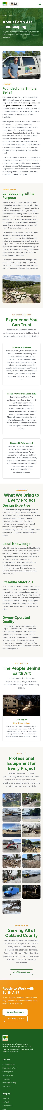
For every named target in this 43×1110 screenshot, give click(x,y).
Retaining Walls (8, 1072)
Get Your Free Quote (15, 1012)
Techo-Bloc (7, 1086)
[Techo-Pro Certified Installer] (14, 4)
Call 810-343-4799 (16, 1019)
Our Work (6, 1102)
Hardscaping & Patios (10, 1068)
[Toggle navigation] (38, 3)
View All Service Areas (21, 972)
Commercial (7, 1079)
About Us (6, 1098)
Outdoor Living (8, 1075)
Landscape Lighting (9, 1083)
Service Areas (7, 1106)
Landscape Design (9, 1064)
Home (5, 15)
